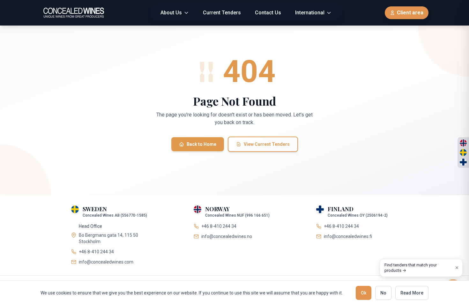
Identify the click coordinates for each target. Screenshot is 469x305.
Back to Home (201, 144)
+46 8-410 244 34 (96, 251)
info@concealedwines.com (106, 261)
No (383, 292)
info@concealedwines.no (226, 236)
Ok (363, 292)
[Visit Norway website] (463, 143)
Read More (411, 292)
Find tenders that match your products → (410, 268)
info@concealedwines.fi (348, 236)
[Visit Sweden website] (463, 152)
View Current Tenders (267, 144)
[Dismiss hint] (457, 268)
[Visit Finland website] (463, 162)
